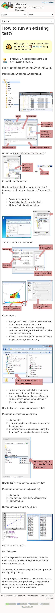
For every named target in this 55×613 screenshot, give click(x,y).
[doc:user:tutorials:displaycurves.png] (27, 526)
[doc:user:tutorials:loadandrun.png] (27, 167)
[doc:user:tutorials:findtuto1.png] (27, 95)
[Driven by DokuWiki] (27, 606)
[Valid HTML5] (33, 604)
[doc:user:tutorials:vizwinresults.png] (27, 295)
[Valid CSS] (44, 604)
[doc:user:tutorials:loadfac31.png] (27, 457)
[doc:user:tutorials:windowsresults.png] (27, 260)
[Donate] (10, 604)
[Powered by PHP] (22, 604)
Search (25, 15)
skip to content (48, 2)
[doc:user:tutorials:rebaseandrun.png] (27, 224)
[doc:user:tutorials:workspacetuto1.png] (27, 365)
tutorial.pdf (37, 46)
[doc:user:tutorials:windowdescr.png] (27, 132)
